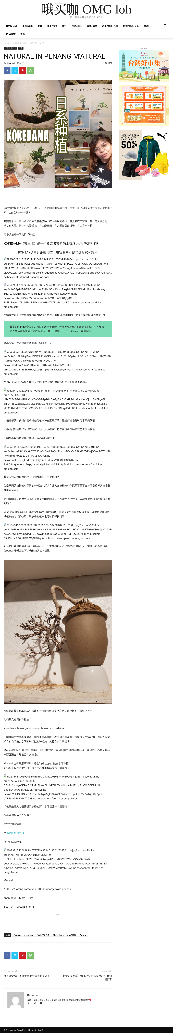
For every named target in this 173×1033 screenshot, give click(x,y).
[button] (165, 26)
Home (6, 43)
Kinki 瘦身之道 (15, 832)
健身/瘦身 (52, 25)
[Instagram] (36, 1003)
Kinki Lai (11, 63)
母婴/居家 (92, 25)
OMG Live (12, 25)
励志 (146, 25)
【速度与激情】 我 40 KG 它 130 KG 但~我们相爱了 (87, 977)
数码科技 (11, 34)
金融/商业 (77, 25)
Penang (83, 935)
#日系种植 (71, 935)
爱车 (22, 34)
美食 (40, 25)
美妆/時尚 (27, 25)
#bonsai (17, 935)
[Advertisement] (57, 197)
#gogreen (28, 935)
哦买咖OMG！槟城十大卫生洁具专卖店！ (27, 975)
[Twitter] (14, 70)
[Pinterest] (22, 70)
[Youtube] (42, 1003)
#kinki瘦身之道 (42, 935)
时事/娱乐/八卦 (110, 25)
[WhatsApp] (30, 70)
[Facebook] (7, 70)
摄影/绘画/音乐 (131, 25)
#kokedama (58, 935)
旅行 (64, 25)
